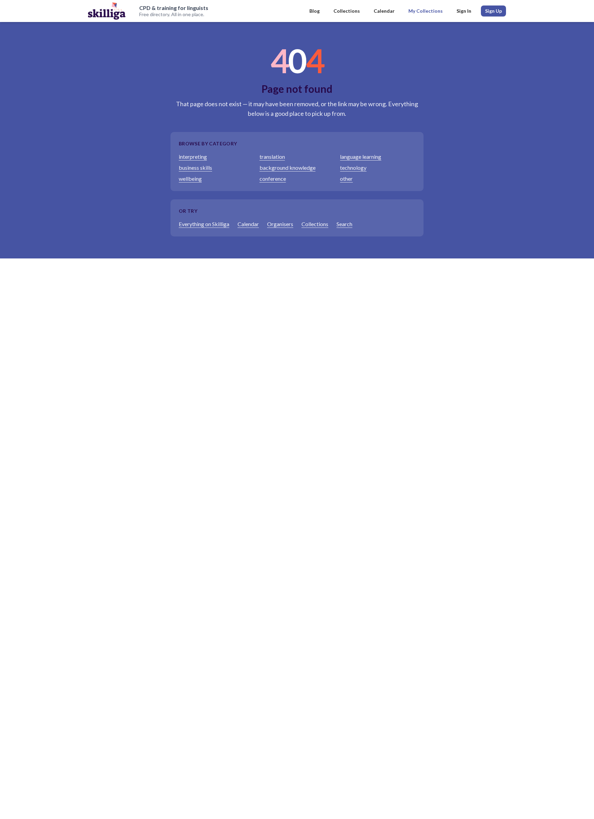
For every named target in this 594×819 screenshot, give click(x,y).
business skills (195, 167)
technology (353, 167)
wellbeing (190, 178)
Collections (346, 11)
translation (272, 156)
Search (344, 224)
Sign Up (493, 11)
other (346, 178)
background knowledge (288, 167)
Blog (314, 11)
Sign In (463, 11)
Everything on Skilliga (204, 224)
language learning (360, 156)
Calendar (384, 11)
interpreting (193, 156)
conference (273, 178)
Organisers (280, 224)
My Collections (425, 11)
